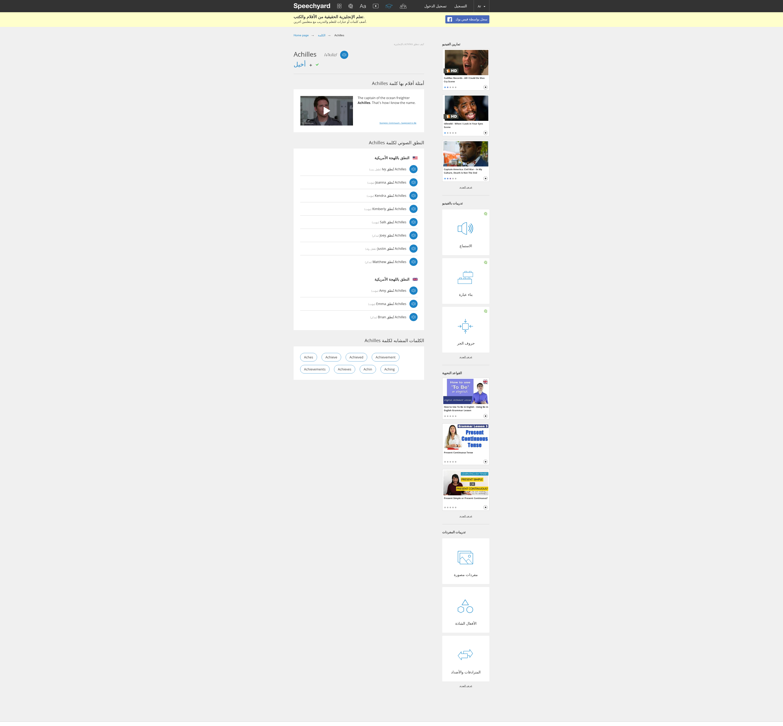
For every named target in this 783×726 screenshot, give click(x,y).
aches (308, 357)
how (385, 102)
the (382, 98)
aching (389, 369)
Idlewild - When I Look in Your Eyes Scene (463, 125)
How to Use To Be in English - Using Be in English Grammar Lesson (466, 408)
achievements (315, 369)
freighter (403, 98)
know (395, 102)
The (360, 98)
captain (370, 98)
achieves (344, 369)
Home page (301, 35)
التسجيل (460, 6)
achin (368, 369)
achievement (386, 357)
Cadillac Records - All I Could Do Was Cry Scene (464, 79)
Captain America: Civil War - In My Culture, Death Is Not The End (463, 171)
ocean (391, 98)
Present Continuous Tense (458, 452)
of (377, 98)
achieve (331, 357)
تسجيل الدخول (435, 6)
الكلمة (321, 35)
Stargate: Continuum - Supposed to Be (397, 122)
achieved (356, 357)
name (410, 102)
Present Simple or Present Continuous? (466, 498)
